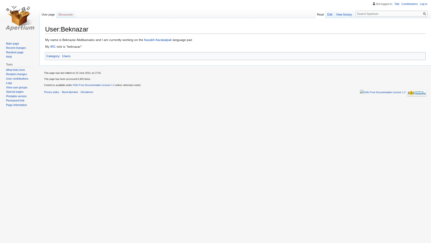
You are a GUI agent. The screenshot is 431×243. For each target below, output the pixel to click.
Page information (16, 105)
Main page (12, 43)
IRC (53, 46)
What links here (15, 70)
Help (9, 56)
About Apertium (70, 92)
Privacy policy (51, 92)
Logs (9, 83)
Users (66, 56)
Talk (396, 4)
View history (344, 14)
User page (48, 14)
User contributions (17, 78)
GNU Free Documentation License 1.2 (93, 85)
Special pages (15, 91)
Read (320, 14)
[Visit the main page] (20, 18)
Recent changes (16, 48)
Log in (423, 4)
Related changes (16, 74)
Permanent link (15, 100)
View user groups (16, 87)
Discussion (65, 14)
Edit (329, 14)
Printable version (16, 96)
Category (52, 56)
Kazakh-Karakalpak (158, 40)
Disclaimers (87, 92)
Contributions (409, 4)
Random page (15, 52)
